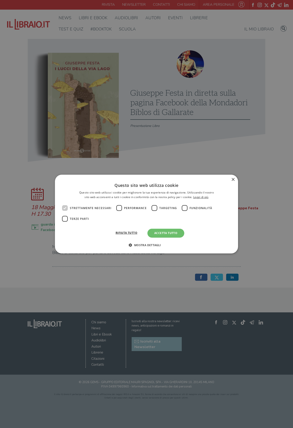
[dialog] (146, 213)
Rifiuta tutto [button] (126, 233)
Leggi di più (201, 197)
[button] (146, 245)
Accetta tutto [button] (165, 233)
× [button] (233, 179)
